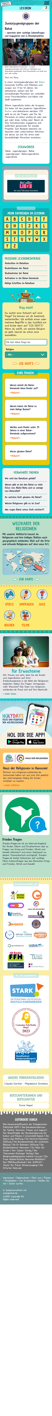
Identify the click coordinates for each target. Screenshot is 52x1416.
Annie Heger (26, 1105)
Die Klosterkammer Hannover (23, 1146)
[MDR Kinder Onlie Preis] (26, 1051)
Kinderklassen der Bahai (16, 268)
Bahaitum (26, 16)
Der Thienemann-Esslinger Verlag (20, 1152)
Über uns (36, 1177)
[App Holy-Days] (26, 723)
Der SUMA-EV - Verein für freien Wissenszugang (23, 1163)
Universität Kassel (34, 1135)
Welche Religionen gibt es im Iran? (22, 503)
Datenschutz (22, 1177)
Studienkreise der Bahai (16, 273)
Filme (26, 625)
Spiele (9, 604)
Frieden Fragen (12, 839)
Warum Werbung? (26, 175)
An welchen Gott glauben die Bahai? (23, 497)
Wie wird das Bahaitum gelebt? (20, 478)
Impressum (8, 1177)
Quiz (42, 604)
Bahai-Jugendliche (30, 153)
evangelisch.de (10, 1193)
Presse (47, 1177)
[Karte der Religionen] (26, 561)
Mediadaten (11, 1180)
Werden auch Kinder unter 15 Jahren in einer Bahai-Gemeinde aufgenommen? (24, 430)
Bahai (41, 82)
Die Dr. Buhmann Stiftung (25, 1144)
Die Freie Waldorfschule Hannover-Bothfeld (25, 1158)
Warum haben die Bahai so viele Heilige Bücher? (23, 408)
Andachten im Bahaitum (17, 263)
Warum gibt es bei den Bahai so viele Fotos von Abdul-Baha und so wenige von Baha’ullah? (24, 487)
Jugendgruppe (20, 150)
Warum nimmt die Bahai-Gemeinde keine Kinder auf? (24, 387)
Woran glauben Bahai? (21, 451)
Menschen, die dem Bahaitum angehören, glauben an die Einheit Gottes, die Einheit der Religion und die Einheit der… (15, 455)
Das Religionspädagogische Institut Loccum (22, 1155)
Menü (46, 3)
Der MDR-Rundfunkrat (14, 1162)
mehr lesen (10, 693)
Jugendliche (11, 156)
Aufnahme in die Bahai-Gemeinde (22, 278)
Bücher (8, 111)
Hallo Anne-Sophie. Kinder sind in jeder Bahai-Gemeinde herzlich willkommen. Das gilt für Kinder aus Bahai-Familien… (15, 437)
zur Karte (26, 579)
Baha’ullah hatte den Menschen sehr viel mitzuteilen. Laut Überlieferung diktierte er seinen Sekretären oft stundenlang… (15, 413)
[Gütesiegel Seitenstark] (26, 993)
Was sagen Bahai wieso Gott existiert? (24, 509)
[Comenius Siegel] (26, 1022)
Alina (16, 77)
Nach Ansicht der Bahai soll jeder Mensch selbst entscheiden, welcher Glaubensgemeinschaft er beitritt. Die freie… (15, 392)
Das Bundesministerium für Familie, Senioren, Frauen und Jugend (24, 1128)
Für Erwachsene (27, 1180)
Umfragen (25, 604)
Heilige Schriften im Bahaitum (19, 283)
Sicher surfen (16, 1183)
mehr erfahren (12, 785)
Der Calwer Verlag (21, 1150)
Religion (10, 349)
